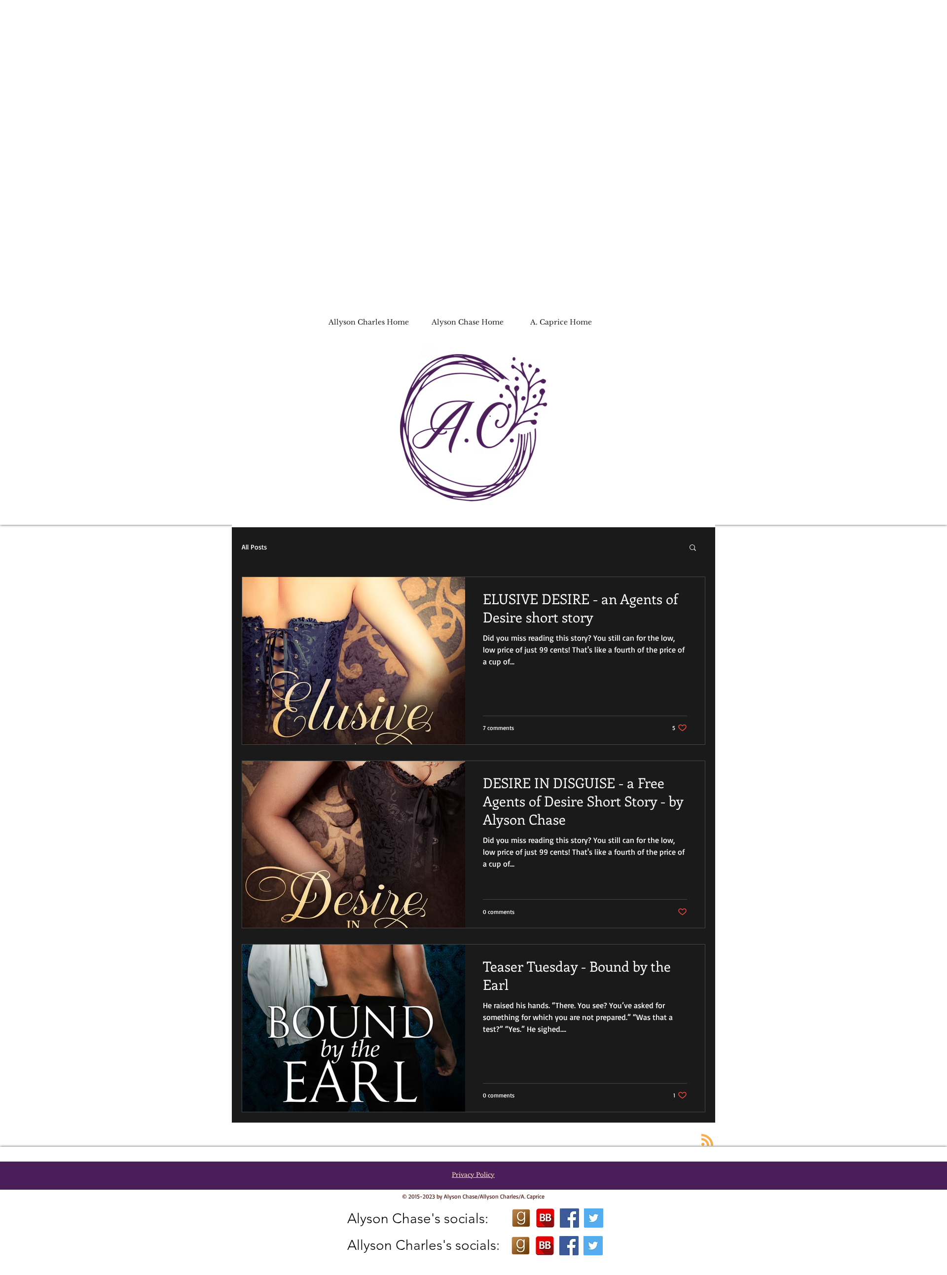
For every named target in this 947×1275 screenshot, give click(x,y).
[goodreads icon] (521, 1218)
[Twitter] (593, 1218)
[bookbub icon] (545, 1218)
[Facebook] (569, 1218)
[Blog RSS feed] (707, 1140)
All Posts (254, 547)
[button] (692, 548)
